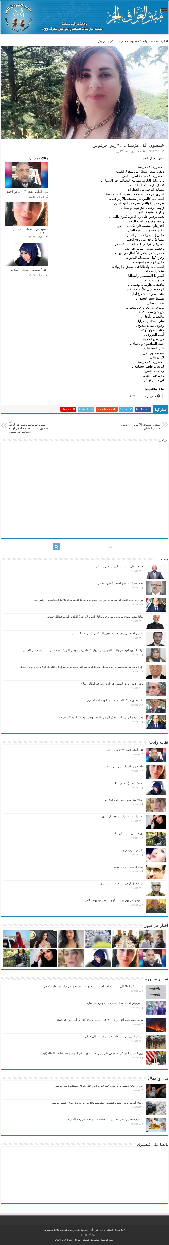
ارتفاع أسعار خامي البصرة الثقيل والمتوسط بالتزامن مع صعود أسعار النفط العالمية (97, 1102)
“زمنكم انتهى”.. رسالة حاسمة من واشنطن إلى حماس (113, 1036)
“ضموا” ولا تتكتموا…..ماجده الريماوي (122, 816)
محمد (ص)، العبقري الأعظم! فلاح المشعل (120, 583)
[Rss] (93, 1234)
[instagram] (81, 1234)
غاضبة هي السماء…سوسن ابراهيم (30, 230)
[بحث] (56, 546)
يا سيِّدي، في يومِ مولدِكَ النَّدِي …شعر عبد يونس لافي (114, 900)
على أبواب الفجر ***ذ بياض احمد (27, 191)
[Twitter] (86, 1234)
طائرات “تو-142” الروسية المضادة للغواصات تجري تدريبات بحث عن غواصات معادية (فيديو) (93, 986)
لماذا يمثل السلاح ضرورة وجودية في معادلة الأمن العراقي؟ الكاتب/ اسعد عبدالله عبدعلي (94, 616)
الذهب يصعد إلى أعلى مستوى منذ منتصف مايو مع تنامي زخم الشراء (105, 1119)
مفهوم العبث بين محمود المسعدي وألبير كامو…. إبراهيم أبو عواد (107, 633)
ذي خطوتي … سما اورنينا (129, 833)
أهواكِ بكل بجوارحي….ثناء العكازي (124, 799)
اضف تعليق (136, 151)
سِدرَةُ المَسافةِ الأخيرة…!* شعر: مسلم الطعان (140, 425)
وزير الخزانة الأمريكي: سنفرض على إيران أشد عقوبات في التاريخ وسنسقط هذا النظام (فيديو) (91, 1053)
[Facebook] (90, 1234)
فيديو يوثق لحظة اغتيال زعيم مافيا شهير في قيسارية (114, 1003)
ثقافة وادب (147, 41)
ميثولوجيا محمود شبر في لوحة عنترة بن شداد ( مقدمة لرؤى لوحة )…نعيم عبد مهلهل (29, 426)
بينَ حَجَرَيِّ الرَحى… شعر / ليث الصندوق (121, 883)
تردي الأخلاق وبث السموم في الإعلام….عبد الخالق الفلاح (112, 683)
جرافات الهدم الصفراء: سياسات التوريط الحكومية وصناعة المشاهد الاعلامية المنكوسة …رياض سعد (88, 599)
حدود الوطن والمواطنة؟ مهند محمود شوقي (119, 566)
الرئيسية (161, 41)
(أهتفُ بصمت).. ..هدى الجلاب (29, 269)
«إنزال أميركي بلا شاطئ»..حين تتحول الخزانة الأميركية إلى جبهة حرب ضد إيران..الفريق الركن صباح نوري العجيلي (81, 666)
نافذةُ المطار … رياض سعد (128, 866)
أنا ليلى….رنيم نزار (133, 850)
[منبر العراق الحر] (84, 17)
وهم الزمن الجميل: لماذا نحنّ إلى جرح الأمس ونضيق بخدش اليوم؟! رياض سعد (100, 717)
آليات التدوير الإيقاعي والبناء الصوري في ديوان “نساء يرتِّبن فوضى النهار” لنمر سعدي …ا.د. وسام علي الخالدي (82, 650)
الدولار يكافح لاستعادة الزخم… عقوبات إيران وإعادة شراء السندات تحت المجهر (99, 1085)
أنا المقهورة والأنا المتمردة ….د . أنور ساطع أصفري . (114, 700)
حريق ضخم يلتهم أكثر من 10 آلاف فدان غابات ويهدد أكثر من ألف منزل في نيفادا (99, 1019)
